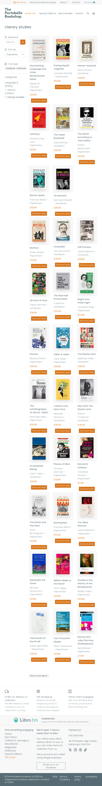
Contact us (75, 729)
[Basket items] (94, 13)
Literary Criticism (10, 91)
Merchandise (65, 13)
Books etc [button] (30, 13)
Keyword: (13, 37)
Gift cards (21, 2)
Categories (11, 77)
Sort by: (11, 49)
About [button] (63, 2)
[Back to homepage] (13, 13)
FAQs (55, 776)
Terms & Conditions (65, 778)
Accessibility (91, 776)
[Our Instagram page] (75, 749)
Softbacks (21, 68)
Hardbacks (10, 68)
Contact (76, 2)
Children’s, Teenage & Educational (17, 742)
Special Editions (47, 13)
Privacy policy (78, 778)
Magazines (10, 747)
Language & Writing (11, 84)
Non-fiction (11, 737)
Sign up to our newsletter (52, 766)
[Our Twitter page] (70, 749)
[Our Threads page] (80, 749)
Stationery (10, 750)
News (43, 2)
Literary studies (15, 97)
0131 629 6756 (76, 735)
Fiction (8, 733)
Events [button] (79, 13)
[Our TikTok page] (85, 749)
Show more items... (39, 675)
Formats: (13, 64)
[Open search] (88, 13)
